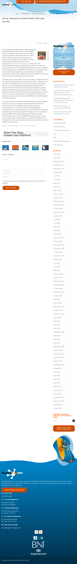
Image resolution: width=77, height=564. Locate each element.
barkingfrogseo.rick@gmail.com (11, 528)
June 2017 (57, 375)
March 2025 (58, 190)
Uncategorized (58, 145)
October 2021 (58, 310)
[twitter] (40, 532)
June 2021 (57, 325)
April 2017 (57, 383)
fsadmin (5, 125)
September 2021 (59, 314)
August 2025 (58, 172)
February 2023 (58, 274)
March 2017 (58, 386)
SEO (55, 137)
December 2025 (59, 161)
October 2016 (58, 404)
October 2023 (58, 252)
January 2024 (58, 241)
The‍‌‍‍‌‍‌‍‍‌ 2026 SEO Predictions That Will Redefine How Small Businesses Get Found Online (63, 92)
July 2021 (57, 321)
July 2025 (57, 176)
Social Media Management (62, 141)
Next (45, 43)
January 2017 (58, 394)
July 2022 (57, 299)
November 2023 (59, 248)
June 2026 (57, 154)
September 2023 (59, 256)
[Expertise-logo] (38, 550)
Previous (40, 43)
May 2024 (57, 227)
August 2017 (58, 368)
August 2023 (58, 259)
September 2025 (59, 168)
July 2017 (57, 372)
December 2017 (59, 354)
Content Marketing (23, 125)
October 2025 (58, 165)
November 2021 (59, 306)
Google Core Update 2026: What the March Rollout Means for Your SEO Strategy (63, 100)
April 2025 (57, 187)
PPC (55, 134)
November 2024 (59, 205)
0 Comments (32, 125)
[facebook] (36, 532)
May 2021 (57, 328)
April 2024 (57, 230)
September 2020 (59, 332)
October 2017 (58, 361)
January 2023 (58, 277)
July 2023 (57, 263)
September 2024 (59, 212)
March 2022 (58, 303)
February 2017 (58, 390)
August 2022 (58, 296)
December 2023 (59, 245)
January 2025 (58, 198)
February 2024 (58, 237)
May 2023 (57, 270)
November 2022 (59, 285)
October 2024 (58, 208)
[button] (72, 13)
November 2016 (59, 401)
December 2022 (59, 281)
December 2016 (59, 397)
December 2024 (59, 201)
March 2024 (58, 234)
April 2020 (57, 335)
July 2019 (57, 339)
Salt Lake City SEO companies (19, 63)
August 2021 (58, 317)
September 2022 (59, 292)
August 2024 (58, 216)
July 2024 (57, 219)
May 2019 (57, 343)
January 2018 (58, 350)
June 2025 (57, 179)
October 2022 (58, 288)
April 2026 (57, 158)
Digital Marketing (59, 126)
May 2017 (57, 379)
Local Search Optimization (62, 130)
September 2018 (59, 346)
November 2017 (59, 357)
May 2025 (57, 183)
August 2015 (58, 408)
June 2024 (57, 223)
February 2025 (58, 194)
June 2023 (57, 266)
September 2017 (59, 364)
